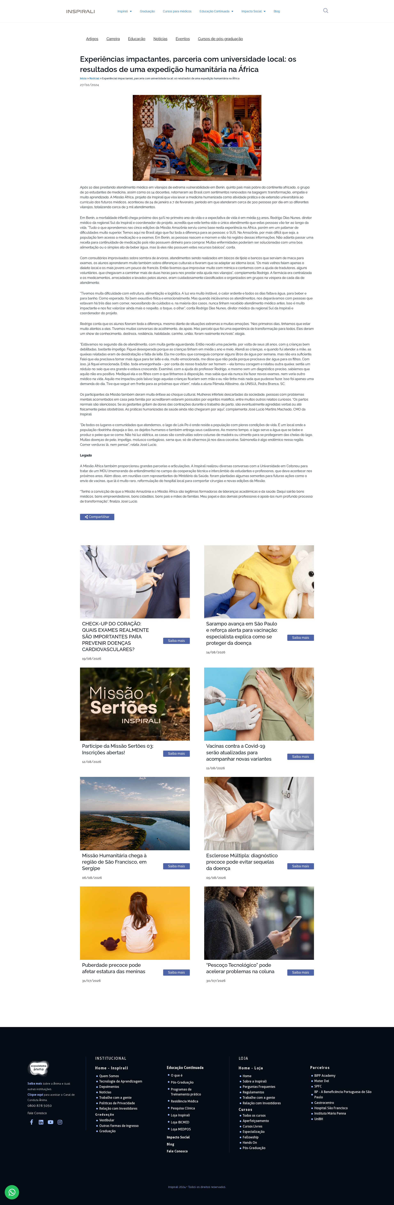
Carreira (113, 39)
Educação (136, 39)
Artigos (92, 39)
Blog (277, 11)
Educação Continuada (214, 11)
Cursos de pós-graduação (220, 39)
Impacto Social (252, 11)
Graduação (147, 11)
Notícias (160, 39)
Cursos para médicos (177, 11)
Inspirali (123, 11)
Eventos (183, 39)
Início (83, 78)
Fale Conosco (177, 1151)
